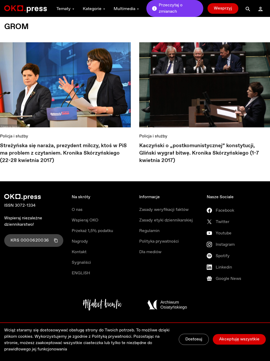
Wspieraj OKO (85, 220)
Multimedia (124, 9)
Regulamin (149, 231)
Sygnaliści (81, 262)
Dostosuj (193, 339)
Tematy (63, 9)
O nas (77, 209)
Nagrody (80, 241)
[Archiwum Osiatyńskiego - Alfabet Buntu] (102, 305)
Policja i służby (14, 136)
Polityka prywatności (159, 241)
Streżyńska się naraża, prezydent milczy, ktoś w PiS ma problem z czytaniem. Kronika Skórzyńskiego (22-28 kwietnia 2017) (63, 153)
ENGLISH (81, 273)
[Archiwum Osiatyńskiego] (167, 304)
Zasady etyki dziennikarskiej (166, 220)
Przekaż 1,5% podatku (92, 231)
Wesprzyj (223, 8)
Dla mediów (150, 252)
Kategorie (92, 9)
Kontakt (79, 252)
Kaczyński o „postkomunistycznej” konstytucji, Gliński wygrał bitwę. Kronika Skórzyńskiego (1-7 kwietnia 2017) (199, 153)
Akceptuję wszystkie (239, 339)
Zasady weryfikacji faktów (164, 209)
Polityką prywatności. (112, 336)
